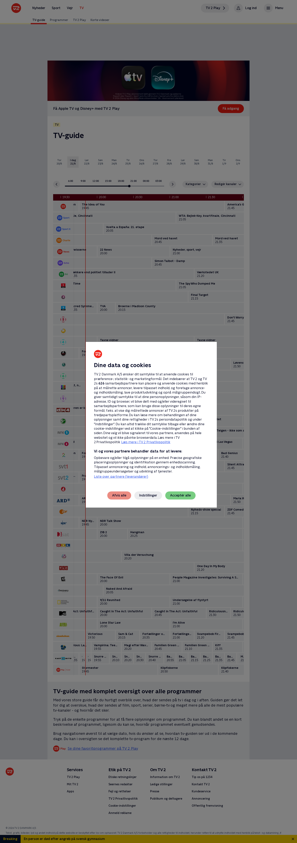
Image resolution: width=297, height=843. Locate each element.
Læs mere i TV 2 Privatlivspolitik (145, 442)
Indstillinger (148, 495)
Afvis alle (119, 495)
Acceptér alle (180, 495)
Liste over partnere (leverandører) (121, 477)
